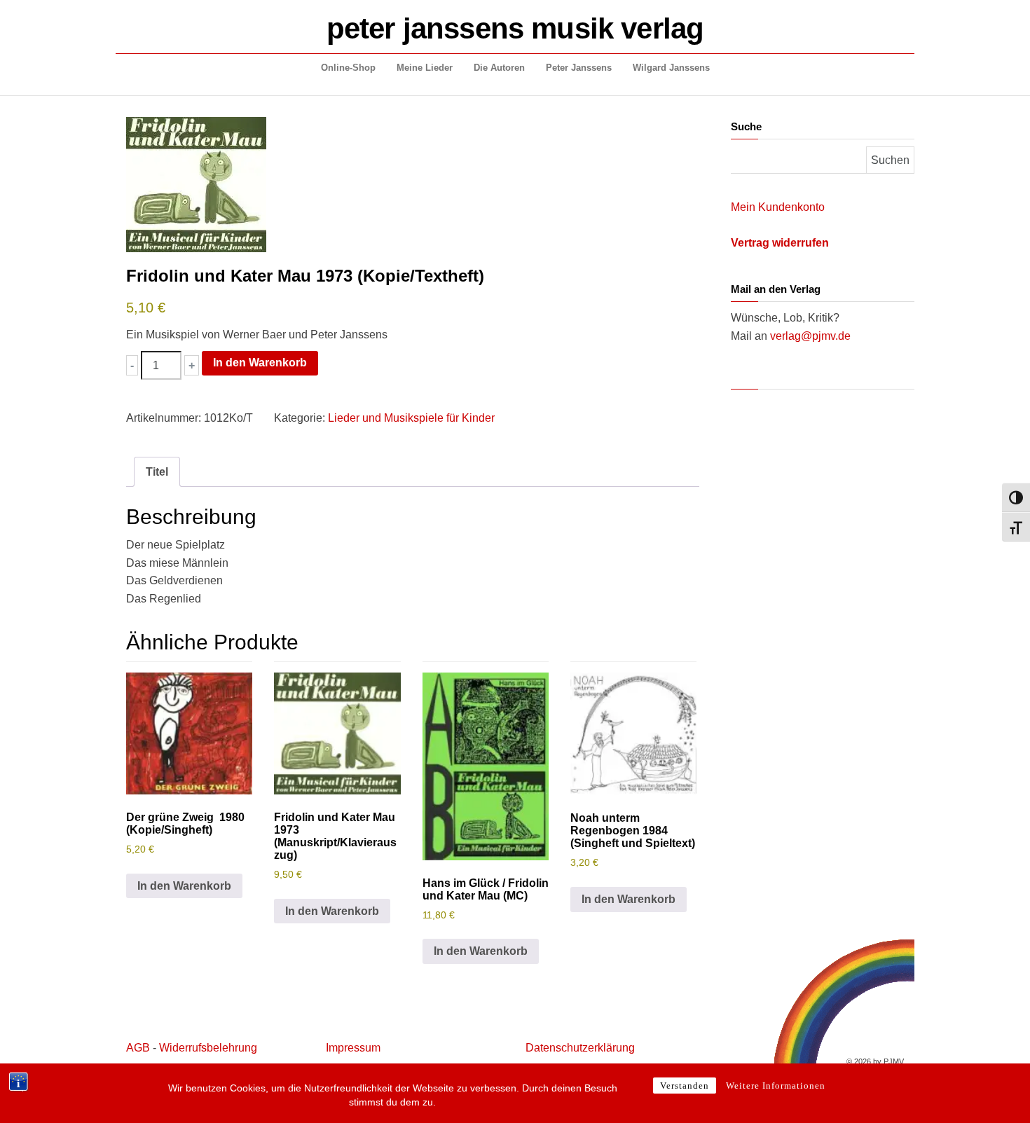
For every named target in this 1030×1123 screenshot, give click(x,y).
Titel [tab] (157, 472)
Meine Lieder (425, 67)
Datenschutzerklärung (580, 1048)
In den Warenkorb (260, 362)
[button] (132, 365)
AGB (138, 1048)
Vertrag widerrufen (780, 243)
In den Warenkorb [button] (184, 886)
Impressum (353, 1048)
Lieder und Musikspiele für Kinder (411, 418)
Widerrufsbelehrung (208, 1048)
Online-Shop (348, 67)
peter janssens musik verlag (515, 28)
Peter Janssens (579, 67)
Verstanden (684, 1085)
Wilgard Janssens (671, 67)
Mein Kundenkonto (778, 207)
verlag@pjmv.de (810, 336)
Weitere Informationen (775, 1085)
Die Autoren (499, 67)
